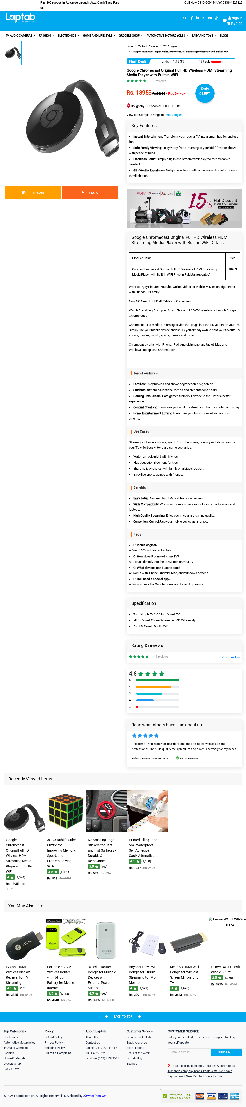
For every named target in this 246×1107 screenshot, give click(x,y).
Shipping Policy (55, 1048)
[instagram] (203, 18)
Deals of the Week (138, 1053)
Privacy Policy (54, 1042)
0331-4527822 (232, 2)
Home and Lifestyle (98, 35)
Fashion (45, 35)
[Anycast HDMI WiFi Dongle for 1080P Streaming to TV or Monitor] (147, 959)
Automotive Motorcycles (166, 35)
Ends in (166, 61)
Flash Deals (137, 61)
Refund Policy (53, 1037)
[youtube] (210, 18)
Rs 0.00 (236, 23)
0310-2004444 (207, 2)
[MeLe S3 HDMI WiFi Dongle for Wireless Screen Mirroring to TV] (188, 959)
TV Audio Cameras (19, 35)
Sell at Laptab (135, 1048)
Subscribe (226, 1052)
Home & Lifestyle (14, 1058)
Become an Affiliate (139, 1037)
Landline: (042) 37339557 (102, 1058)
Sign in (236, 18)
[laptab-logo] (20, 18)
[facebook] (192, 18)
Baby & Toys (11, 1069)
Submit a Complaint (58, 1053)
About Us (92, 1037)
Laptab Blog (134, 1058)
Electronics (67, 35)
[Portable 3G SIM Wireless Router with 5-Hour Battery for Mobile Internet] (65, 959)
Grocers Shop (130, 35)
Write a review (230, 657)
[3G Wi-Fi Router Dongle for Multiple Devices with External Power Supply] (106, 959)
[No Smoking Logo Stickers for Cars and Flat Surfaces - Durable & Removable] (106, 832)
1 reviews (159, 81)
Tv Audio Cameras (16, 1048)
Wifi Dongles (174, 115)
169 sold (204, 61)
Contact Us (93, 1042)
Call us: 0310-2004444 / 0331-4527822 (101, 1050)
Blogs (224, 35)
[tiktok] (216, 18)
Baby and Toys (203, 35)
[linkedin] (197, 18)
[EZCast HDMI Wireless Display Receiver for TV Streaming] (24, 959)
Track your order (137, 1042)
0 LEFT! (205, 93)
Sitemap (132, 1063)
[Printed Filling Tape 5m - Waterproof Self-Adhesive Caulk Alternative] (147, 832)
